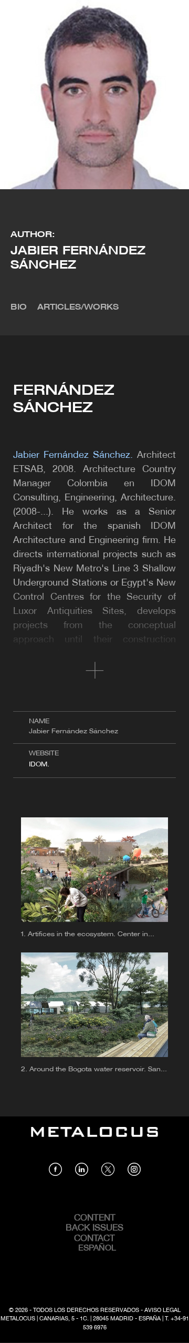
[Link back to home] (94, 1139)
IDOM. (39, 764)
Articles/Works (78, 307)
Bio (18, 307)
